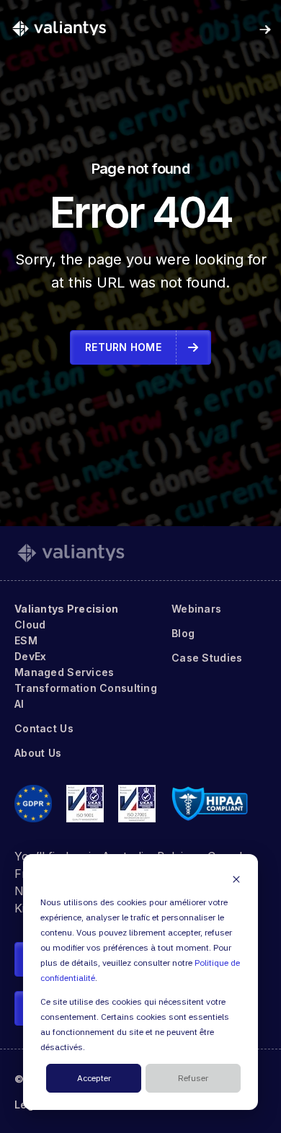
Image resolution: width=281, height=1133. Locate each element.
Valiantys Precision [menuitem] (66, 609)
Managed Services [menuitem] (64, 672)
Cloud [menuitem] (29, 624)
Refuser (193, 1078)
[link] (59, 28)
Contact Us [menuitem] (43, 728)
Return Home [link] (123, 347)
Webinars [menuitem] (196, 609)
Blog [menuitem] (183, 633)
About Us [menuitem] (37, 753)
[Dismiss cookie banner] (236, 879)
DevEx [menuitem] (30, 656)
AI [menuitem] (19, 704)
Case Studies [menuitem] (206, 658)
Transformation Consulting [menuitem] (85, 688)
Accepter (94, 1078)
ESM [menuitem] (25, 640)
